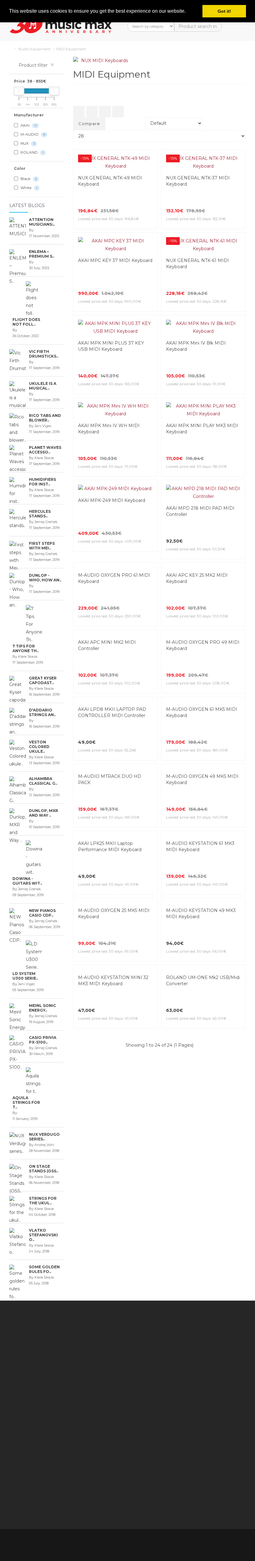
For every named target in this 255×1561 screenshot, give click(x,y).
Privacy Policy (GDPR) (99, 1484)
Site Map (169, 1375)
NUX (27, 143)
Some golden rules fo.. (44, 1269)
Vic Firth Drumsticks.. (43, 354)
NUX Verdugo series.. (44, 1136)
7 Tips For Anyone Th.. (25, 648)
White (28, 187)
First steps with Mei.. (42, 545)
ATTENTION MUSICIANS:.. (42, 222)
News (166, 1398)
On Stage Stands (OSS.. (43, 1168)
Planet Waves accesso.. (45, 449)
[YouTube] (227, 1541)
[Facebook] (187, 1541)
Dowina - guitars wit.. (27, 881)
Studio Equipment (34, 49)
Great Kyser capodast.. (43, 680)
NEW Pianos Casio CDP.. (42, 913)
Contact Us (137, 1342)
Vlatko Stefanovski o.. (43, 1235)
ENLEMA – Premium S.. (41, 254)
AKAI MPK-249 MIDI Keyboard (111, 500)
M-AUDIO (32, 134)
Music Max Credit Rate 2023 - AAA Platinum (102, 1422)
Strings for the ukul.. (43, 1200)
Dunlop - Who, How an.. (45, 577)
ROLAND (32, 152)
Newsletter (172, 1367)
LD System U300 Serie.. (25, 976)
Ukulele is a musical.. (42, 385)
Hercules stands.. (40, 513)
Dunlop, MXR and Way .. (43, 813)
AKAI (28, 125)
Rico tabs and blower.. (45, 417)
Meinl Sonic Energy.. (42, 1008)
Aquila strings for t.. (26, 1102)
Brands (167, 1336)
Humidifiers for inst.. (42, 481)
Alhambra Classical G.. (43, 781)
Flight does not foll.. (26, 322)
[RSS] (214, 1541)
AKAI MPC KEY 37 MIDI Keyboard (115, 260)
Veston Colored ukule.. (39, 747)
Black (28, 178)
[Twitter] (200, 1541)
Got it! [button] (224, 11)
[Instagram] (240, 1541)
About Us (32, 1499)
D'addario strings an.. (42, 712)
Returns (134, 1365)
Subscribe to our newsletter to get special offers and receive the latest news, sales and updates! (219, 1352)
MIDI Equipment (71, 49)
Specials (168, 1360)
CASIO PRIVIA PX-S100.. (42, 1039)
